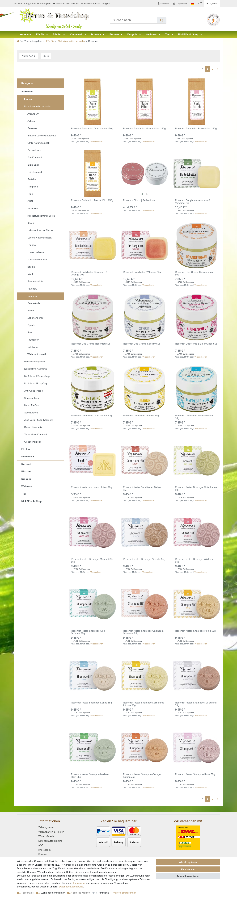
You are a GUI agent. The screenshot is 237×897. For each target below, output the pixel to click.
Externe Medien (81, 892)
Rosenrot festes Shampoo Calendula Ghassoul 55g (143, 632)
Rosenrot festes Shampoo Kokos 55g (91, 702)
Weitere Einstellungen (124, 892)
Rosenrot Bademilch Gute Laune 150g (92, 128)
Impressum (44, 849)
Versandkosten (96, 141)
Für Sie (40, 34)
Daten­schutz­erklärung (71, 886)
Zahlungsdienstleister (53, 892)
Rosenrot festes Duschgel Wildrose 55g (194, 560)
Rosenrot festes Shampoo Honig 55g (195, 631)
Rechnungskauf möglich (97, 3)
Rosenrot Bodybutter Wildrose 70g (142, 272)
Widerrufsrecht (46, 836)
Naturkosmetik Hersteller (71, 41)
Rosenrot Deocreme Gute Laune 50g (91, 415)
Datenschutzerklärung (50, 840)
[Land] (192, 3)
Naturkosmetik (28, 41)
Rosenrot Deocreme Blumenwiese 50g (196, 343)
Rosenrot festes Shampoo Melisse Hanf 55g (90, 775)
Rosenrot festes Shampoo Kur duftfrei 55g (196, 704)
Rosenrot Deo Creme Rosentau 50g (91, 343)
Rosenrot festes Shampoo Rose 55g (195, 774)
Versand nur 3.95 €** (67, 3)
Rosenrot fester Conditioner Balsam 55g (142, 488)
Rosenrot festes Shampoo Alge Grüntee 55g (88, 632)
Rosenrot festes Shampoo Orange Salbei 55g (142, 775)
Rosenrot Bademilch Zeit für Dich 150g (92, 200)
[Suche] (161, 20)
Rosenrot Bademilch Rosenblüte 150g (196, 128)
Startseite (25, 34)
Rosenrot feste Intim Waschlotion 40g (91, 487)
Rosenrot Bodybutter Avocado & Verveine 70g (192, 201)
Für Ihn (57, 34)
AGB (40, 845)
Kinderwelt (76, 34)
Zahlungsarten (46, 827)
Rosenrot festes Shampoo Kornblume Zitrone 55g (143, 704)
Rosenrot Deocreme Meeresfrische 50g (194, 417)
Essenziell (28, 892)
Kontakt (42, 854)
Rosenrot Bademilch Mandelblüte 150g (144, 128)
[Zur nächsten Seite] (217, 69)
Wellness (151, 34)
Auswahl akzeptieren (188, 876)
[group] (144, 173)
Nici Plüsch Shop (188, 34)
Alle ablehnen (187, 869)
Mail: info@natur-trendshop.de (34, 3)
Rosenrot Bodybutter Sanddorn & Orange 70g (89, 273)
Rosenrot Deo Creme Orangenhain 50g (194, 273)
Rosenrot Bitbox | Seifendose (139, 200)
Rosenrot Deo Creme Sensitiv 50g (141, 343)
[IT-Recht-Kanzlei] (213, 19)
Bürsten (114, 34)
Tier (167, 34)
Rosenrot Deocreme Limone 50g (141, 415)
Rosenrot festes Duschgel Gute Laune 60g (196, 488)
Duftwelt (96, 34)
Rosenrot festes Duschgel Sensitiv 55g (144, 559)
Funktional (103, 892)
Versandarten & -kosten (51, 831)
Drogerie (132, 34)
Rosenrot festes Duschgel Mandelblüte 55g (92, 560)
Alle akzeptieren (188, 862)
